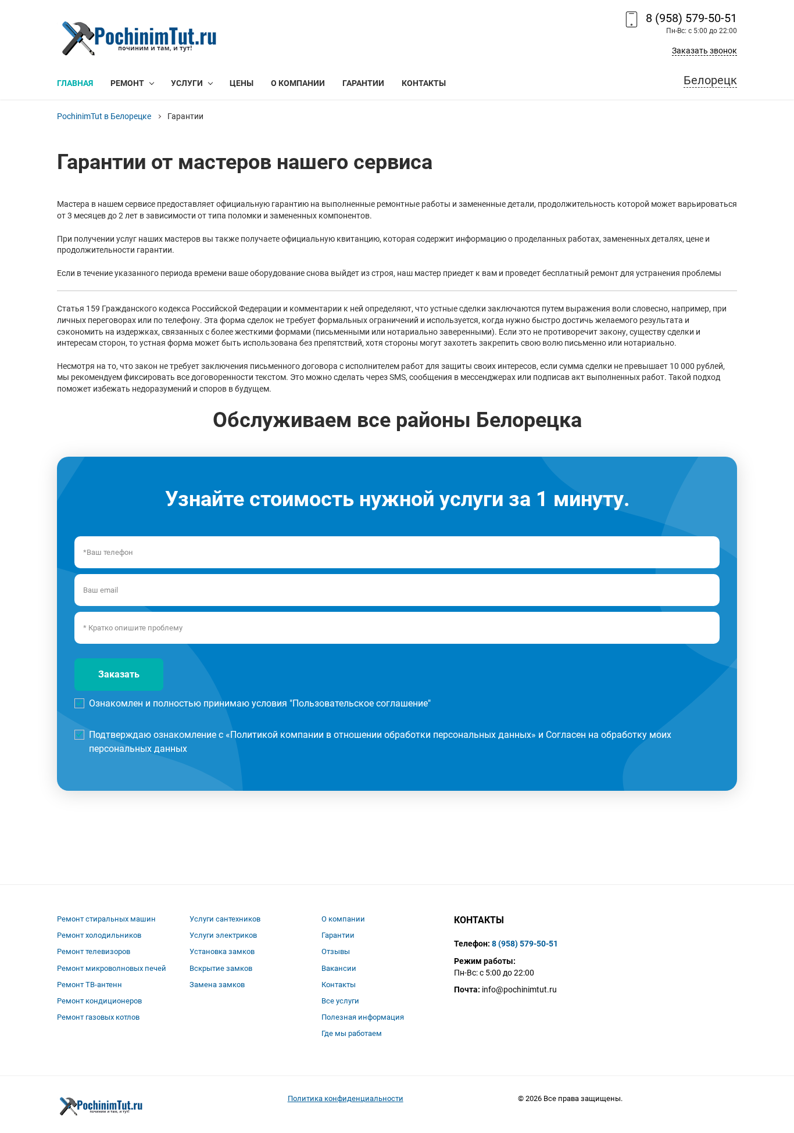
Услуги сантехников (224, 919)
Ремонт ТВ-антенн (89, 984)
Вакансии (338, 968)
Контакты (338, 984)
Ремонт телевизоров (93, 951)
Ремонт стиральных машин (106, 919)
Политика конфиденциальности (345, 1098)
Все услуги (340, 1000)
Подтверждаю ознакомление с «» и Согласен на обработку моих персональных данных (380, 741)
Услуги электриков (223, 935)
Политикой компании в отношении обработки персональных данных (380, 734)
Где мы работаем (351, 1033)
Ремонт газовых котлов (98, 1017)
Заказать (119, 674)
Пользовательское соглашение (360, 703)
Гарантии (338, 935)
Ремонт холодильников (99, 935)
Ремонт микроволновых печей (111, 968)
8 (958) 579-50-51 (691, 18)
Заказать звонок (704, 50)
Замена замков (217, 984)
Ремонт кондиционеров (99, 1000)
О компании (343, 919)
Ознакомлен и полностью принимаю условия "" (260, 703)
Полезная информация (362, 1017)
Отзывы (335, 951)
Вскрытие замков (220, 968)
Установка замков (222, 951)
